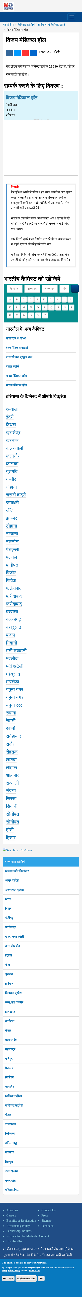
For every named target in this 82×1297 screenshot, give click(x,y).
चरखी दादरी (16, 494)
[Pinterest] (25, 53)
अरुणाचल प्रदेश (14, 889)
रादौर (10, 744)
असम (8, 899)
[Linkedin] (33, 53)
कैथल (11, 424)
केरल (8, 1030)
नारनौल (12, 541)
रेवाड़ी (10, 720)
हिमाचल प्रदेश (13, 993)
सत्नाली (12, 783)
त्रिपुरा (9, 1161)
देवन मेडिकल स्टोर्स (17, 347)
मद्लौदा (12, 658)
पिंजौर (11, 572)
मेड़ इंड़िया (8, 24)
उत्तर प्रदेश (11, 1171)
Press (44, 1215)
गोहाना (11, 487)
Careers (11, 1215)
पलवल (11, 557)
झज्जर (11, 518)
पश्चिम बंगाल (12, 1190)
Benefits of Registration (21, 1220)
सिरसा (11, 798)
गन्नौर (11, 479)
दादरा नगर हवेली (14, 936)
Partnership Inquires (18, 1231)
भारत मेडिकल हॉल (16, 375)
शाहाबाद (12, 775)
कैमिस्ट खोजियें (26, 24)
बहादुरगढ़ (13, 627)
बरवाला (12, 611)
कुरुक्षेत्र (13, 432)
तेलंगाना (9, 1152)
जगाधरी (12, 502)
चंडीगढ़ (9, 918)
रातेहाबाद (13, 736)
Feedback (47, 1225)
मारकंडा (12, 681)
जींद (9, 510)
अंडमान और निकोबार (17, 871)
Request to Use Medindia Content (27, 1236)
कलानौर (13, 456)
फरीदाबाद (14, 596)
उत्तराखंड (10, 1180)
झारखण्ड (10, 1011)
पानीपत (12, 565)
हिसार (11, 837)
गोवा (7, 964)
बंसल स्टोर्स (12, 366)
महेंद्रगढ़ (13, 674)
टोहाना (11, 526)
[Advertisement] (41, 149)
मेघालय (9, 1068)
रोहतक (12, 752)
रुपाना (11, 712)
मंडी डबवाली (16, 650)
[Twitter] (17, 53)
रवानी (10, 728)
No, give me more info (26, 1278)
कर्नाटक (9, 1021)
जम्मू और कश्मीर (14, 1002)
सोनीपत (12, 814)
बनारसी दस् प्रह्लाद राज (19, 357)
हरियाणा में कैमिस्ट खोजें (51, 24)
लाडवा (11, 759)
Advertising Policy (18, 1225)
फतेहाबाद (13, 588)
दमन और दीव (12, 946)
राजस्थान (10, 1124)
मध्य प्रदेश (11, 1040)
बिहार (8, 908)
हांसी (10, 829)
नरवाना (12, 533)
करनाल (12, 440)
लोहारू (11, 767)
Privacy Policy (14, 1270)
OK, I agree (8, 1278)
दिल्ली (8, 955)
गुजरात (9, 974)
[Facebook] (9, 53)
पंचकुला (12, 549)
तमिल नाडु (11, 1143)
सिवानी (11, 806)
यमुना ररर (14, 705)
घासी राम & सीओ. (16, 338)
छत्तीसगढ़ (10, 927)
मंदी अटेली (14, 666)
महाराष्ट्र (10, 1049)
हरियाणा (9, 983)
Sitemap (46, 1220)
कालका (12, 463)
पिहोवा (11, 580)
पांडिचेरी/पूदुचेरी (14, 1105)
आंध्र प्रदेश (12, 880)
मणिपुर (9, 1058)
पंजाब (8, 1114)
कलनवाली (14, 448)
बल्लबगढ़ (13, 619)
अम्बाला (12, 409)
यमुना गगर (14, 689)
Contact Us (48, 1210)
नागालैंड (9, 1086)
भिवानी (11, 643)
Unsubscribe (14, 1241)
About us (12, 1210)
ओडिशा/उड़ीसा (13, 1096)
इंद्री (10, 417)
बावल (10, 635)
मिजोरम (9, 1077)
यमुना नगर (14, 697)
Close (41, 1278)
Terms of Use (34, 1270)
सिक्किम (10, 1133)
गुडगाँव (12, 471)
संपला (11, 790)
